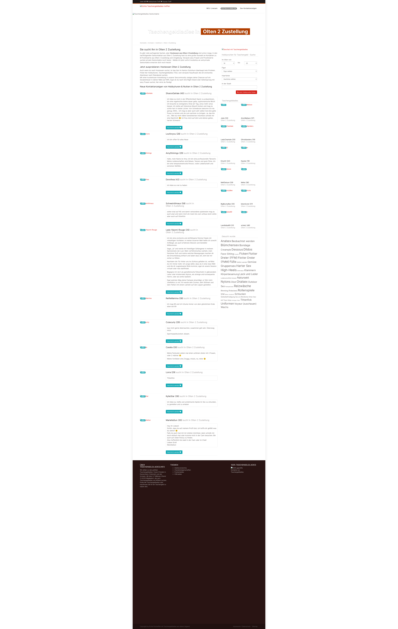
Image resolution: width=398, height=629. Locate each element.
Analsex (226, 241)
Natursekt (243, 277)
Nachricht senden (173, 127)
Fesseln (236, 254)
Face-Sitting (227, 253)
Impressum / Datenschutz (242, 626)
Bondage (244, 245)
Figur (224, 68)
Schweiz (151, 43)
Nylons (226, 281)
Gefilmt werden (242, 262)
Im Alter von (226, 60)
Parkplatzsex (229, 286)
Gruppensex (228, 265)
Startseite (143, 43)
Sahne (226, 294)
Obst (233, 282)
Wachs (224, 307)
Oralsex (242, 281)
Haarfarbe (226, 76)
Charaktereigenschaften (182, 470)
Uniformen (227, 303)
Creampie (226, 249)
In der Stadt (226, 84)
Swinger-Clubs (236, 300)
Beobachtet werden (243, 241)
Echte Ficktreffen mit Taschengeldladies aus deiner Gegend (169, 626)
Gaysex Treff (167, 1)
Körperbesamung (230, 274)
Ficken (243, 253)
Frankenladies (179, 472)
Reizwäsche (242, 286)
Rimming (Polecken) (229, 291)
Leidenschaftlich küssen (229, 278)
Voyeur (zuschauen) (245, 303)
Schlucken (240, 294)
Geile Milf (143, 1)
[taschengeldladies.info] (155, 8)
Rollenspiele (246, 290)
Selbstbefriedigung (228, 297)
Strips (229, 300)
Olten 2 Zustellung (202, 93)
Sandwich (231, 294)
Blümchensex (230, 245)
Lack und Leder (248, 274)
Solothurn (158, 43)
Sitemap (255, 626)
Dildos (247, 249)
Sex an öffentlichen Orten (244, 297)
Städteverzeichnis (180, 468)
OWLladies (178, 474)
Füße (233, 261)
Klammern (250, 270)
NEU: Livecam (211, 8)
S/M (222, 294)
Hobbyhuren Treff (154, 1)
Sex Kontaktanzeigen (248, 8)
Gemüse (252, 262)
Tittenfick (246, 299)
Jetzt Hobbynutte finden (247, 92)
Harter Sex (243, 266)
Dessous (237, 249)
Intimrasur (240, 270)
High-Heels (229, 270)
